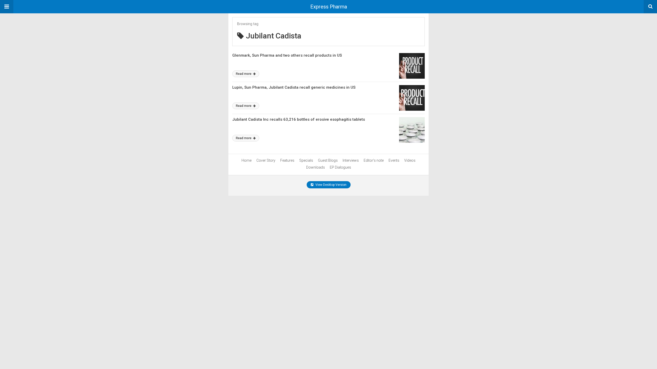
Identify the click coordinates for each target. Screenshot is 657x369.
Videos (410, 160)
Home (246, 160)
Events (394, 160)
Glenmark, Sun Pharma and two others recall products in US (287, 55)
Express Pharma (328, 7)
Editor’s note (374, 160)
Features (287, 160)
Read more (244, 74)
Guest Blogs (328, 160)
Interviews (351, 160)
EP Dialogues (340, 167)
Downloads (315, 167)
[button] (6, 6)
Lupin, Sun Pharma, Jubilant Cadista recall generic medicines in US (293, 87)
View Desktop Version (330, 185)
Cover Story (265, 160)
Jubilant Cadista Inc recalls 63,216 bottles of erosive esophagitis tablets (298, 119)
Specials (306, 160)
